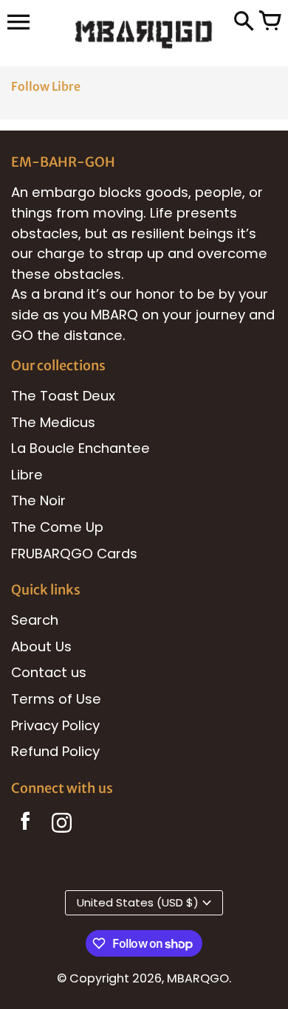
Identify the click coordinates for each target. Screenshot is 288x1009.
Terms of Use (56, 699)
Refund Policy (55, 751)
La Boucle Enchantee (80, 448)
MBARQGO (198, 978)
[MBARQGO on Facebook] (25, 825)
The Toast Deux (63, 395)
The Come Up (57, 527)
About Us (41, 646)
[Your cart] (269, 22)
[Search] (244, 22)
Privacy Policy (55, 725)
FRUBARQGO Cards (74, 553)
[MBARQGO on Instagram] (61, 825)
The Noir (38, 500)
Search (34, 620)
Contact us (48, 672)
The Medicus (53, 422)
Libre (27, 474)
